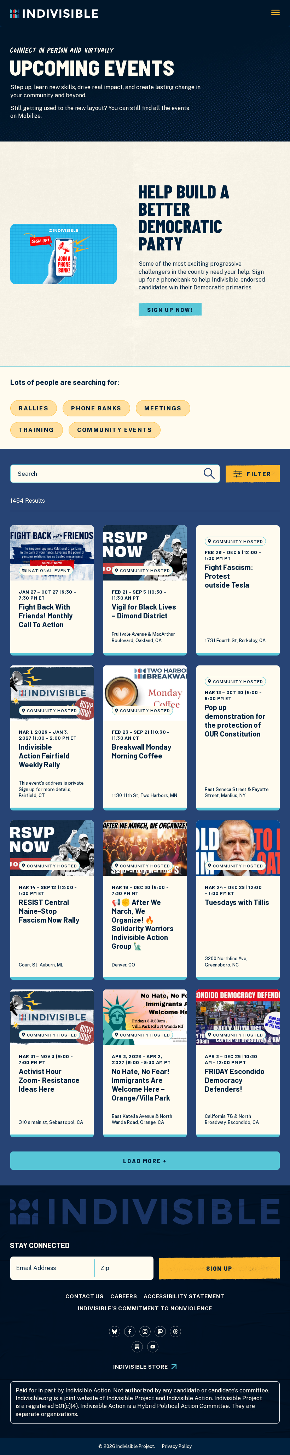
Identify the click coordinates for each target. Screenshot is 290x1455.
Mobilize (29, 115)
